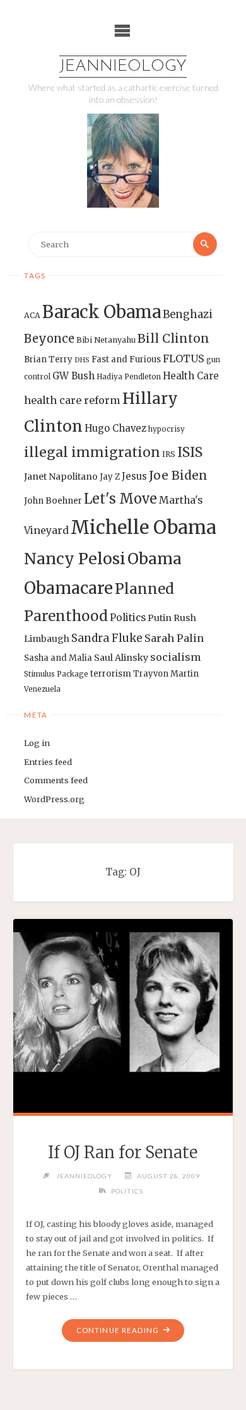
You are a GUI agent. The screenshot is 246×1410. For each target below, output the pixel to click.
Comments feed (56, 780)
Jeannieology (123, 66)
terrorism (110, 673)
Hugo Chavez (115, 428)
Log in (37, 743)
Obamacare (68, 588)
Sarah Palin (174, 638)
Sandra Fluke (107, 638)
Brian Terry (48, 359)
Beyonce (49, 338)
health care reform (72, 400)
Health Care (191, 376)
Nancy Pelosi (75, 558)
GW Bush (73, 376)
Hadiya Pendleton (129, 376)
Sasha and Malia (58, 658)
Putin (160, 618)
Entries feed (48, 762)
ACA (32, 315)
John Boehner (53, 500)
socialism (175, 657)
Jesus (134, 476)
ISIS (189, 452)
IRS (168, 454)
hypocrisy (166, 429)
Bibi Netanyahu (106, 340)
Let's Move (120, 498)
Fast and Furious (126, 359)
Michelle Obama (143, 527)
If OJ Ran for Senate (122, 1152)
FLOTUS (183, 358)
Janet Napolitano (61, 476)
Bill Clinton (173, 338)
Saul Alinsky (121, 657)
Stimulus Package (56, 674)
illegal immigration (92, 452)
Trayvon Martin (166, 673)
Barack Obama (101, 312)
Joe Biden (178, 475)
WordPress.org (54, 799)
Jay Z (110, 476)
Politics (128, 618)
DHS (82, 360)
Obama (154, 559)
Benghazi (188, 314)
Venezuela (42, 689)
